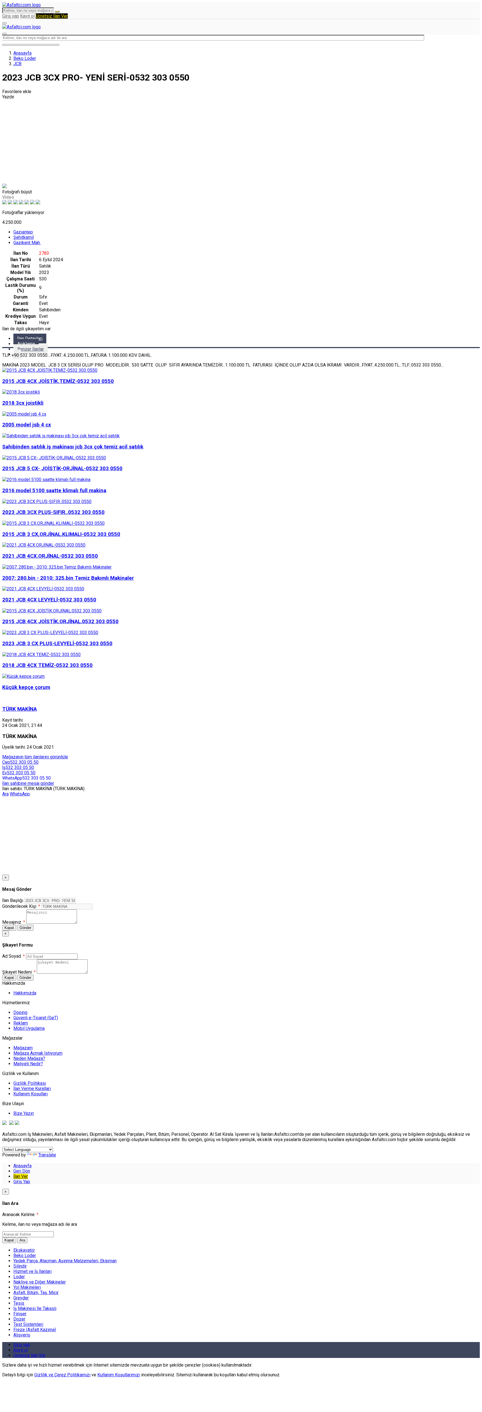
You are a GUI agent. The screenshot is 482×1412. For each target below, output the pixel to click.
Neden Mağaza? (29, 1058)
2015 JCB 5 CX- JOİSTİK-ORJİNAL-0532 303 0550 (62, 468)
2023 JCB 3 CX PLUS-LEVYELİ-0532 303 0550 (57, 644)
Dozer (19, 1319)
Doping (20, 1012)
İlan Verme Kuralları (32, 1088)
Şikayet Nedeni (19, 972)
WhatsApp (20, 794)
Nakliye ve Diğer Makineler (39, 1282)
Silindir (20, 1266)
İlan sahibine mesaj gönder (28, 783)
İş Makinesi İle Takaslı (34, 1308)
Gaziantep (23, 232)
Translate (47, 1155)
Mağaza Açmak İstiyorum (37, 1053)
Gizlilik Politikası (29, 1083)
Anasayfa (22, 53)
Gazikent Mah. (27, 242)
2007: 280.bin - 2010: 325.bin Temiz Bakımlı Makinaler (68, 578)
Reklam (20, 1023)
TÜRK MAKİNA (19, 709)
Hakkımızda (24, 993)
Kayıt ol (27, 16)
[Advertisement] (241, 141)
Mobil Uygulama (29, 1028)
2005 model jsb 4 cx (26, 425)
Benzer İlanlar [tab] (30, 349)
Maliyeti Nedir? (28, 1063)
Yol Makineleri (27, 1287)
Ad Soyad (13, 956)
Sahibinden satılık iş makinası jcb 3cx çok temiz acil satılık (72, 447)
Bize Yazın (23, 1113)
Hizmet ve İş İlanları (32, 1271)
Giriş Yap (21, 1181)
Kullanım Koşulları (30, 1093)
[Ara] (57, 12)
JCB (17, 63)
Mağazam (23, 1047)
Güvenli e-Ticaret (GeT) (35, 1017)
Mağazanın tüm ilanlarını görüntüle (35, 757)
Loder (19, 1276)
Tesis (18, 1303)
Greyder (21, 1298)
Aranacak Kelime (20, 1214)
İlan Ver (20, 1176)
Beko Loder (24, 58)
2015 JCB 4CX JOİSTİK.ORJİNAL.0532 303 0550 (60, 621)
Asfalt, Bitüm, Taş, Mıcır (36, 1292)
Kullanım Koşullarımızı (118, 1374)
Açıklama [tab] (26, 343)
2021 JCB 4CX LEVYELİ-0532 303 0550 (49, 600)
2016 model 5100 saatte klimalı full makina (54, 490)
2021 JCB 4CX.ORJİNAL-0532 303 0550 (50, 556)
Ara (5, 794)
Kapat (9, 928)
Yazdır (8, 97)
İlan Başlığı (12, 900)
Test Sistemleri (28, 1324)
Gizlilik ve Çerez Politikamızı (62, 1374)
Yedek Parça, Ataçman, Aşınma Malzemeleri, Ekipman (65, 1260)
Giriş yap (10, 16)
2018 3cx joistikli (23, 403)
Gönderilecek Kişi (21, 906)
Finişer (19, 1313)
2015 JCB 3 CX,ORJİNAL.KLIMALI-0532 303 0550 (61, 534)
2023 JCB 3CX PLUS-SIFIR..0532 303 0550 (53, 512)
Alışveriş (21, 1335)
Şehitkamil (23, 237)
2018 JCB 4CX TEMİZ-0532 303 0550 (47, 665)
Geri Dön (21, 1171)
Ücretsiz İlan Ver (52, 16)
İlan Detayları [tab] (29, 338)
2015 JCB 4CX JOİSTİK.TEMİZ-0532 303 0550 (58, 381)
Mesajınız (13, 922)
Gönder (25, 928)
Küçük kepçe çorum (26, 687)
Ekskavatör (24, 1250)
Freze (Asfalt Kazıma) (34, 1329)
